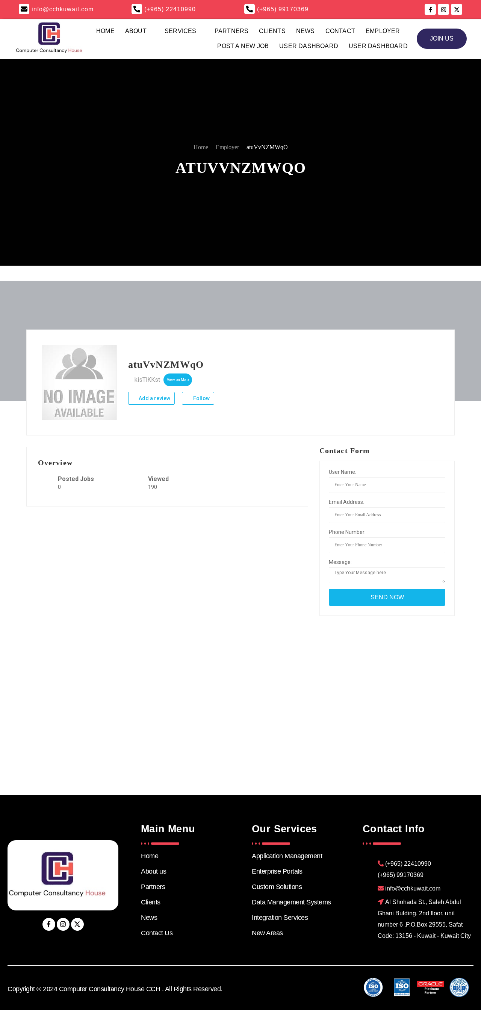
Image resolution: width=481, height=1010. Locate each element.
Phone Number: (347, 532)
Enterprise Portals (277, 871)
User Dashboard (308, 46)
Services (181, 31)
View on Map (178, 380)
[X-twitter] (77, 924)
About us (153, 871)
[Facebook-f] (48, 924)
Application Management (287, 856)
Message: (340, 562)
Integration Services (280, 917)
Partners (232, 31)
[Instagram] (63, 924)
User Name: (342, 472)
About (136, 31)
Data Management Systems (291, 902)
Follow (201, 398)
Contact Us (156, 933)
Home (105, 31)
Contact (340, 31)
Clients (272, 31)
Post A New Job (243, 46)
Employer (383, 31)
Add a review (154, 398)
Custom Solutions (277, 887)
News (305, 31)
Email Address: (346, 502)
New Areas (267, 933)
